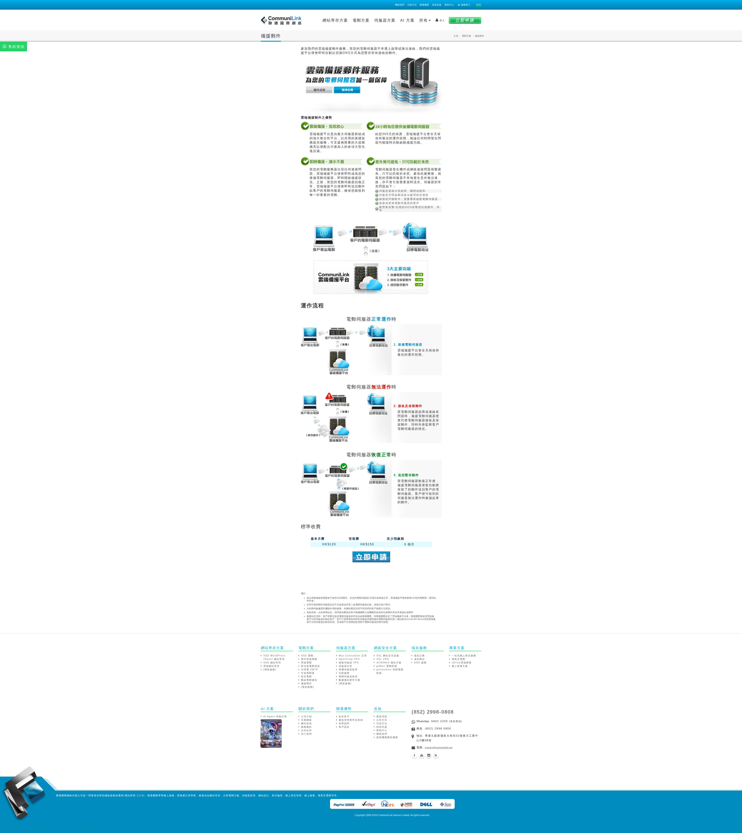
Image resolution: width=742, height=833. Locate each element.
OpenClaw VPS (349, 659)
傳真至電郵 (458, 659)
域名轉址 (419, 659)
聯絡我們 (399, 4)
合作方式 (381, 720)
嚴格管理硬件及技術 (351, 720)
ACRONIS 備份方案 (389, 662)
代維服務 (344, 673)
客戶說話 (344, 727)
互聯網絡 (306, 720)
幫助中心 (449, 4)
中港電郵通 (308, 673)
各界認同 (344, 723)
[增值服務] (269, 669)
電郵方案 (361, 20)
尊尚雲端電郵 (309, 659)
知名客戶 (344, 716)
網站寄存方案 (335, 20)
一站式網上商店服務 (464, 655)
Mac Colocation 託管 (353, 655)
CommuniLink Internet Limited (393, 815)
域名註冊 (419, 655)
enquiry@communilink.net (438, 747)
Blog (436, 755)
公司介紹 (306, 716)
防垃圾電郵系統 (310, 666)
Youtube (422, 755)
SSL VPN (382, 659)
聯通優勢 (424, 4)
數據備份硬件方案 (349, 680)
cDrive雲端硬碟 (462, 662)
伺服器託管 (345, 666)
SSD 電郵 (307, 655)
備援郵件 (306, 683)
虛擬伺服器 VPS (349, 662)
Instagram (429, 755)
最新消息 (381, 716)
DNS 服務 (420, 662)
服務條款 (306, 727)
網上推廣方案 (460, 666)
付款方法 (412, 4)
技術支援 (436, 4)
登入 (442, 20)
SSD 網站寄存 (272, 662)
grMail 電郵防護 (386, 666)
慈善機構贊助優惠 (387, 737)
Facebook (414, 755)
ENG (478, 4)
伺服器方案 (385, 20)
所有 (424, 20)
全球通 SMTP (309, 669)
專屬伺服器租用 (348, 669)
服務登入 (465, 4)
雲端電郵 (306, 662)
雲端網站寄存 (271, 666)
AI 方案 (407, 20)
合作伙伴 (306, 730)
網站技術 (306, 723)
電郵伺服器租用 (348, 676)
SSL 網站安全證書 (387, 655)
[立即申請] (465, 20)
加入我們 (306, 734)
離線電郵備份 (309, 680)
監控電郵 (306, 676)
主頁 (456, 36)
